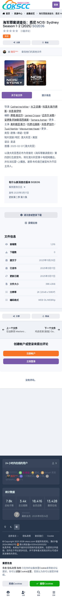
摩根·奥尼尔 (16, 115)
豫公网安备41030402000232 (33, 544)
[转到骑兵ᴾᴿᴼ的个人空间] (4, 51)
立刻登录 (31, 361)
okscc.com (30, 541)
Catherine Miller (19, 106)
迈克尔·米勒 (48, 115)
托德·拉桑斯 (33, 124)
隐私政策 (27, 536)
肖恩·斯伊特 (15, 111)
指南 (19, 567)
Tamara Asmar (39, 119)
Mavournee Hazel (29, 128)
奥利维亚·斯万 (17, 124)
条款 (4, 567)
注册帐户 (31, 353)
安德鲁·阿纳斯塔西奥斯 (16, 119)
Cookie (50, 536)
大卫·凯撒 (36, 106)
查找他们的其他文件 (31, 51)
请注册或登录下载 (33, 214)
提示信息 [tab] (46, 95)
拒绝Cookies (15, 583)
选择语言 (12, 536)
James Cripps (32, 115)
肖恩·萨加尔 (47, 124)
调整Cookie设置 (24, 571)
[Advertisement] (31, 422)
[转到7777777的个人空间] (17, 514)
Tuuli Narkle (11, 128)
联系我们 (39, 536)
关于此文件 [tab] (16, 95)
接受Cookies (46, 583)
